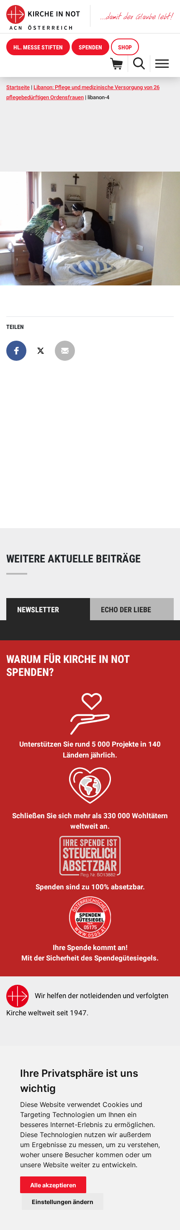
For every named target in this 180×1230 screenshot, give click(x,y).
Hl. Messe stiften (38, 47)
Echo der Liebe (126, 609)
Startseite (18, 87)
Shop (125, 47)
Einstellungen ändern (62, 1201)
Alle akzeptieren (53, 1185)
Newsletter (38, 609)
